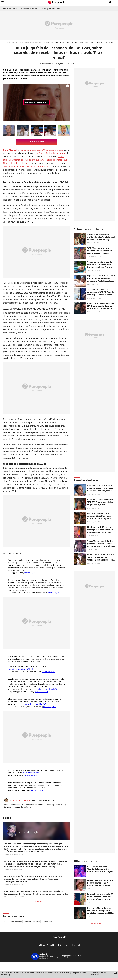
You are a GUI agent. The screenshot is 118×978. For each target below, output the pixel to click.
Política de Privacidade (47, 945)
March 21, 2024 (31, 572)
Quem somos (65, 945)
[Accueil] (56, 2)
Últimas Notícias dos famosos (18, 42)
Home (5, 42)
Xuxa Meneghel (30, 832)
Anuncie (77, 945)
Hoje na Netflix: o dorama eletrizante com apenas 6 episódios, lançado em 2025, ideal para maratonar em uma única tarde (100, 913)
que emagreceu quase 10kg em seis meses (42, 149)
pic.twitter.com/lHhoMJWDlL (46, 689)
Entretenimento (16, 922)
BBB (5, 922)
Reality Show (34, 42)
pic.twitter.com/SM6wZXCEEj (35, 773)
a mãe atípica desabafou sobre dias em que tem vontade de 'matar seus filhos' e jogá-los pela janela (35, 160)
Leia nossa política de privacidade (98, 974)
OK (115, 973)
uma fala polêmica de (49, 153)
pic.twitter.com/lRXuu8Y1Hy (36, 704)
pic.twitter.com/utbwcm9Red (20, 669)
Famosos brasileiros (32, 922)
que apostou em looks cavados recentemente (25, 166)
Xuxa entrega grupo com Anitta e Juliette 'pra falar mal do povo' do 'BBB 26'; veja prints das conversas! (101, 238)
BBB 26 (41, 42)
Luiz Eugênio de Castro (21, 800)
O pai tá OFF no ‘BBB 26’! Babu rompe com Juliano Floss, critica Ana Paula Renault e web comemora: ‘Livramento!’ (101, 280)
